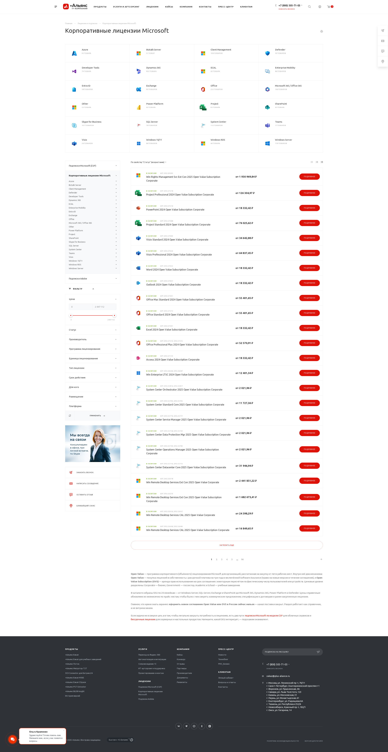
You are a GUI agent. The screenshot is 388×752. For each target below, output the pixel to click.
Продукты (71, 649)
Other (85, 103)
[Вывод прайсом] (322, 162)
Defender (280, 49)
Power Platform (154, 103)
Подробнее (309, 176)
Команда (181, 659)
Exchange (151, 85)
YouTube (194, 726)
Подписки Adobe (78, 278)
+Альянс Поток (72, 664)
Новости (222, 655)
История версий (72, 696)
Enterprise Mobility (285, 67)
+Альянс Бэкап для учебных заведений (83, 659)
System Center (218, 121)
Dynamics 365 (153, 67)
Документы (182, 678)
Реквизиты (182, 682)
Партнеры (182, 668)
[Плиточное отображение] (312, 162)
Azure (85, 49)
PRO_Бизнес (224, 664)
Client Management (221, 49)
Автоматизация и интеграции (152, 659)
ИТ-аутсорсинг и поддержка (151, 668)
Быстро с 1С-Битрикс (118, 739)
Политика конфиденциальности (283, 741)
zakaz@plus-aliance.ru (278, 676)
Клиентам (224, 672)
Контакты (223, 687)
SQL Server (152, 121)
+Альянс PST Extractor (75, 687)
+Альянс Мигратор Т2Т (76, 668)
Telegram (186, 726)
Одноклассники (202, 726)
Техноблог (223, 659)
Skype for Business (91, 121)
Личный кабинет (226, 678)
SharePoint (281, 103)
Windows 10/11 (154, 139)
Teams (278, 121)
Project (214, 103)
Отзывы (181, 664)
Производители (184, 673)
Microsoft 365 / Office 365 (288, 85)
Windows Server (283, 139)
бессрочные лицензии (143, 619)
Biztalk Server (153, 49)
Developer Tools (90, 67)
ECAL (213, 67)
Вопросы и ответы (227, 682)
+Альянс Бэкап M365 (74, 678)
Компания (183, 649)
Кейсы (180, 655)
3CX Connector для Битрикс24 (79, 673)
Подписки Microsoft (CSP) (82, 165)
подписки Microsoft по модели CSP (264, 615)
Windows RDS (218, 139)
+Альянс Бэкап (72, 655)
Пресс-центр (226, 649)
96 (242, 559)
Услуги (142, 649)
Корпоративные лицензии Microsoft (89, 175)
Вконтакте (178, 726)
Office (214, 85)
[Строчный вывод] (317, 162)
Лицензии (144, 681)
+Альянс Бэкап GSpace (75, 682)
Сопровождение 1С (147, 664)
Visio (84, 139)
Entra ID (86, 85)
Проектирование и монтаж (151, 673)
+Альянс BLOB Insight (74, 691)
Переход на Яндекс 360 (149, 655)
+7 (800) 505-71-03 (289, 5)
